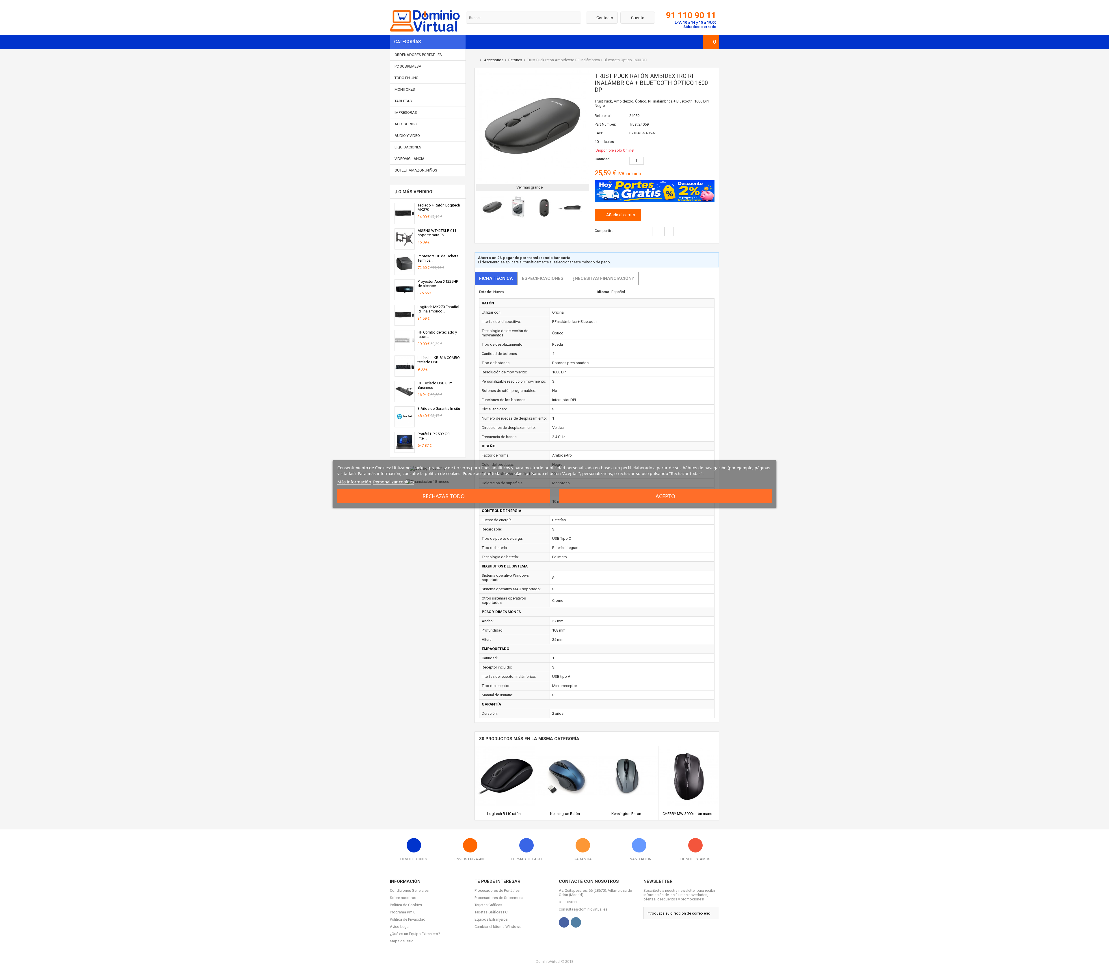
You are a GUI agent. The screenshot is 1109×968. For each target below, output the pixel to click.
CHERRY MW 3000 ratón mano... (689, 813)
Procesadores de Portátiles (497, 890)
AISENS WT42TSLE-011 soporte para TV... (437, 232)
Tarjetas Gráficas (488, 905)
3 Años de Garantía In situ (439, 408)
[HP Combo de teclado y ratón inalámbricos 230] (404, 349)
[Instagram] (576, 922)
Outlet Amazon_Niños (416, 170)
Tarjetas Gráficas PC (491, 912)
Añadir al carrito (620, 215)
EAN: (599, 133)
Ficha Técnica (496, 278)
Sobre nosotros (403, 898)
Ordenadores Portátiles (418, 55)
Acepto (665, 496)
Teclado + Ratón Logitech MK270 (439, 207)
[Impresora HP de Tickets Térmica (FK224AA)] (404, 272)
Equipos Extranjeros (491, 919)
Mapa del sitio (402, 941)
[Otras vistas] (477, 208)
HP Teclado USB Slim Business (435, 385)
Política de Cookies (406, 905)
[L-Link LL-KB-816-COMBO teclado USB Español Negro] (404, 374)
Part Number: (605, 124)
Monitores (405, 89)
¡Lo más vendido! (414, 191)
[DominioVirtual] (425, 30)
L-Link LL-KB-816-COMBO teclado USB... (439, 359)
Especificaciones (542, 278)
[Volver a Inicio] (476, 60)
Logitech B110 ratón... (505, 813)
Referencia (604, 115)
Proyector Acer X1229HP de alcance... (438, 283)
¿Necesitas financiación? (603, 278)
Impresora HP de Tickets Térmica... (438, 258)
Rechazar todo (444, 496)
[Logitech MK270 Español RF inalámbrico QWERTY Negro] (404, 323)
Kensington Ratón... (566, 813)
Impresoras (406, 112)
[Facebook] (564, 922)
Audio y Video (407, 135)
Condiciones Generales (409, 890)
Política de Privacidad (407, 919)
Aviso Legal (400, 926)
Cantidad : (603, 159)
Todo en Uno (406, 78)
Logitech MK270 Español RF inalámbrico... (438, 309)
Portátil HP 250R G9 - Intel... (434, 436)
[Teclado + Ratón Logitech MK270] (404, 221)
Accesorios (406, 124)
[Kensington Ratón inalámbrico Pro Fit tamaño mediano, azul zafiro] (566, 748)
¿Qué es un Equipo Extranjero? (415, 934)
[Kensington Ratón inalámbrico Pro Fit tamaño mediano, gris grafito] (627, 748)
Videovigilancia (410, 159)
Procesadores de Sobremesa (499, 898)
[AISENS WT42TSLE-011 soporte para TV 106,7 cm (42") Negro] (404, 247)
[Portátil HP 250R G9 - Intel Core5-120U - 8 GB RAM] (404, 450)
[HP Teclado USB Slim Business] (404, 399)
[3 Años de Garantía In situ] (404, 425)
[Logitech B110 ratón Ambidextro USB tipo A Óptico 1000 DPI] (505, 748)
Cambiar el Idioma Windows (498, 926)
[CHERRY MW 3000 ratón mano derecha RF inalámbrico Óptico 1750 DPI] (688, 748)
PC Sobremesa (408, 66)
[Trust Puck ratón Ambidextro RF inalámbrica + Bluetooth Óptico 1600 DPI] (492, 217)
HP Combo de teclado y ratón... (437, 334)
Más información (354, 482)
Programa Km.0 (402, 912)
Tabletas (403, 101)
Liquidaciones (408, 147)
